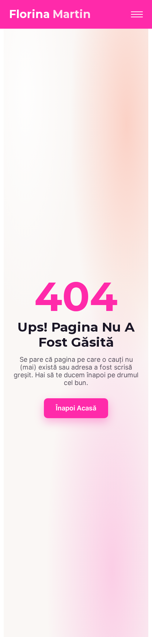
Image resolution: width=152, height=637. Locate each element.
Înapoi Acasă (76, 408)
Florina (50, 14)
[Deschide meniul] (137, 14)
